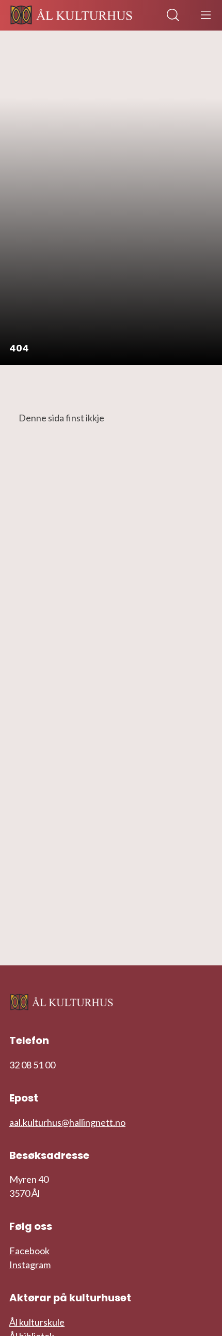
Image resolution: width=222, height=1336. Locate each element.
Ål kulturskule (37, 1322)
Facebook (29, 1250)
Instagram (30, 1264)
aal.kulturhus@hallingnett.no (67, 1122)
